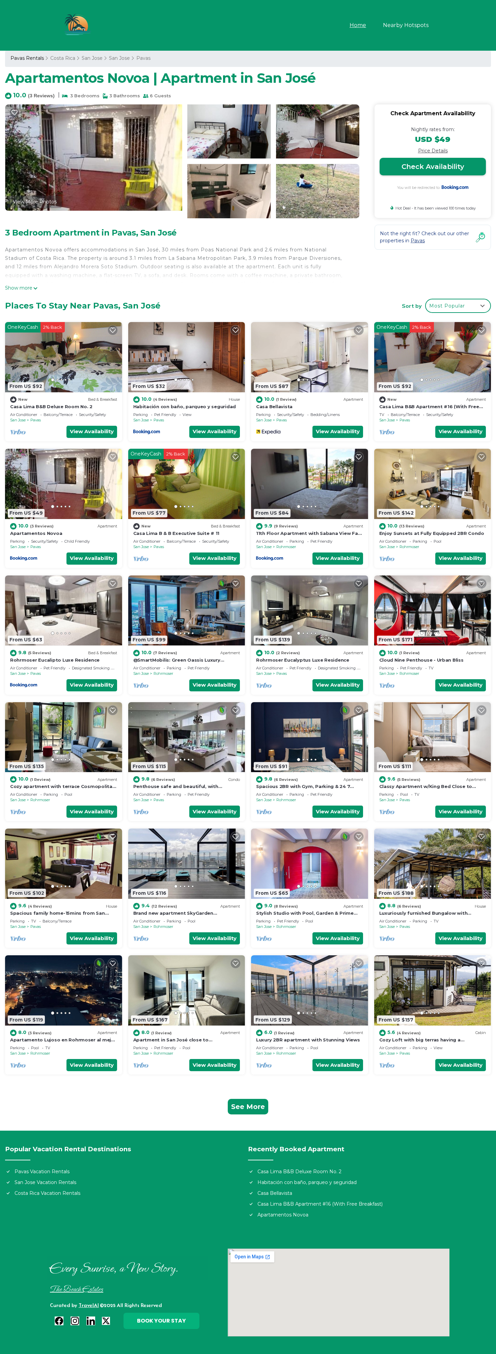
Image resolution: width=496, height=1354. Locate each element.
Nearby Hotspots (406, 25)
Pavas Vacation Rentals (42, 1171)
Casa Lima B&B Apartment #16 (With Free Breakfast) (320, 1204)
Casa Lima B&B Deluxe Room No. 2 (51, 406)
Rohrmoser (286, 546)
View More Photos (35, 202)
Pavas (143, 58)
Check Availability (433, 167)
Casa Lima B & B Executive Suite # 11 (176, 533)
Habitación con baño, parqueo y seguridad (184, 406)
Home (358, 25)
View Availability (92, 431)
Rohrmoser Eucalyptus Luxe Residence (302, 660)
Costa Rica (62, 58)
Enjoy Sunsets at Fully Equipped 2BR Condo (431, 533)
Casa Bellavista (274, 406)
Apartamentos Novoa (36, 533)
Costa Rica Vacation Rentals (47, 1193)
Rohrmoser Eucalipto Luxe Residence (55, 660)
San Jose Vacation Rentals (45, 1182)
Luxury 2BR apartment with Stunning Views (308, 1039)
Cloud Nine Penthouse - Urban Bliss (421, 660)
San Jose (92, 58)
